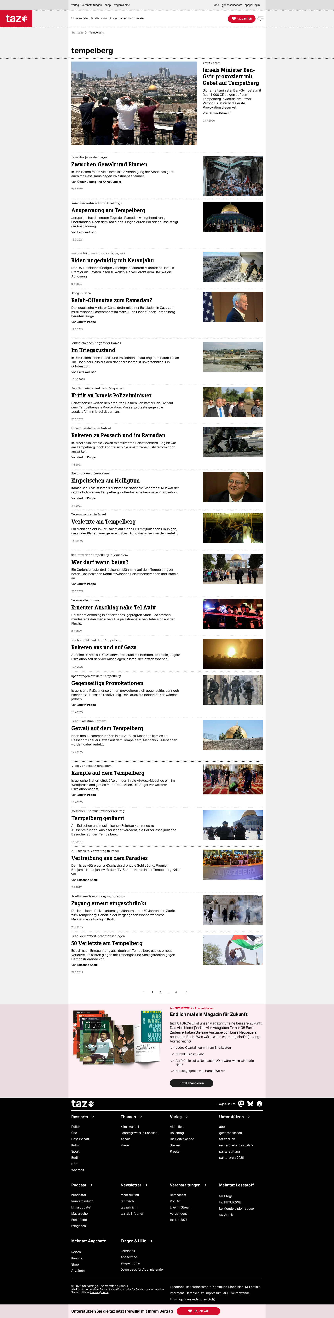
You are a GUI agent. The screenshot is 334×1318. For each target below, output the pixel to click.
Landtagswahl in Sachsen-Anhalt (139, 1136)
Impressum (213, 1293)
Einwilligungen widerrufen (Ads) (192, 1299)
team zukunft (130, 1195)
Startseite (77, 32)
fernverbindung (82, 1201)
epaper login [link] (252, 5)
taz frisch (127, 1201)
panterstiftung (229, 1151)
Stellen (175, 1145)
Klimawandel (130, 1127)
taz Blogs (226, 1196)
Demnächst (178, 1195)
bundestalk (79, 1195)
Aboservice (129, 1257)
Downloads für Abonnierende (142, 1270)
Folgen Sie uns (226, 1104)
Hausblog (177, 1133)
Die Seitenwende (182, 1139)
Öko (74, 1133)
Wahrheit (77, 1170)
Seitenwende (240, 1293)
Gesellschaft (80, 1139)
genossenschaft (230, 1133)
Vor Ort (175, 1201)
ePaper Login (130, 1263)
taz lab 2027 (178, 1220)
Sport (75, 1151)
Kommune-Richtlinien (228, 1287)
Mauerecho (79, 1214)
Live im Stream (180, 1207)
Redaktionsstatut (199, 1287)
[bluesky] (250, 1105)
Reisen (76, 1252)
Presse (175, 1151)
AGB (226, 1293)
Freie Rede (79, 1220)
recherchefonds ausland (236, 1145)
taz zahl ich (227, 1139)
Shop (75, 1264)
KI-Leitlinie (252, 1287)
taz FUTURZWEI (230, 1202)
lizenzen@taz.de (99, 1292)
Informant (177, 1293)
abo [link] (216, 5)
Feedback (128, 1251)
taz (83, 1104)
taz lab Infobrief (132, 1214)
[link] (80, 18)
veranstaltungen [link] (92, 5)
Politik (75, 1127)
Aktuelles (176, 1127)
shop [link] (108, 5)
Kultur (75, 1145)
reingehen (78, 1226)
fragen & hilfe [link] (122, 5)
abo (222, 1127)
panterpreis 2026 (231, 1158)
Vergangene (178, 1214)
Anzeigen (78, 1271)
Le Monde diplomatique (236, 1209)
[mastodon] (241, 1105)
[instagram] (259, 1105)
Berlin (75, 1158)
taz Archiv (226, 1215)
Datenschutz (195, 1293)
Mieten (126, 1145)
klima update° (81, 1207)
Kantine (76, 1258)
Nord (74, 1164)
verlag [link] (75, 5)
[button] (260, 18)
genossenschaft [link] (232, 5)
